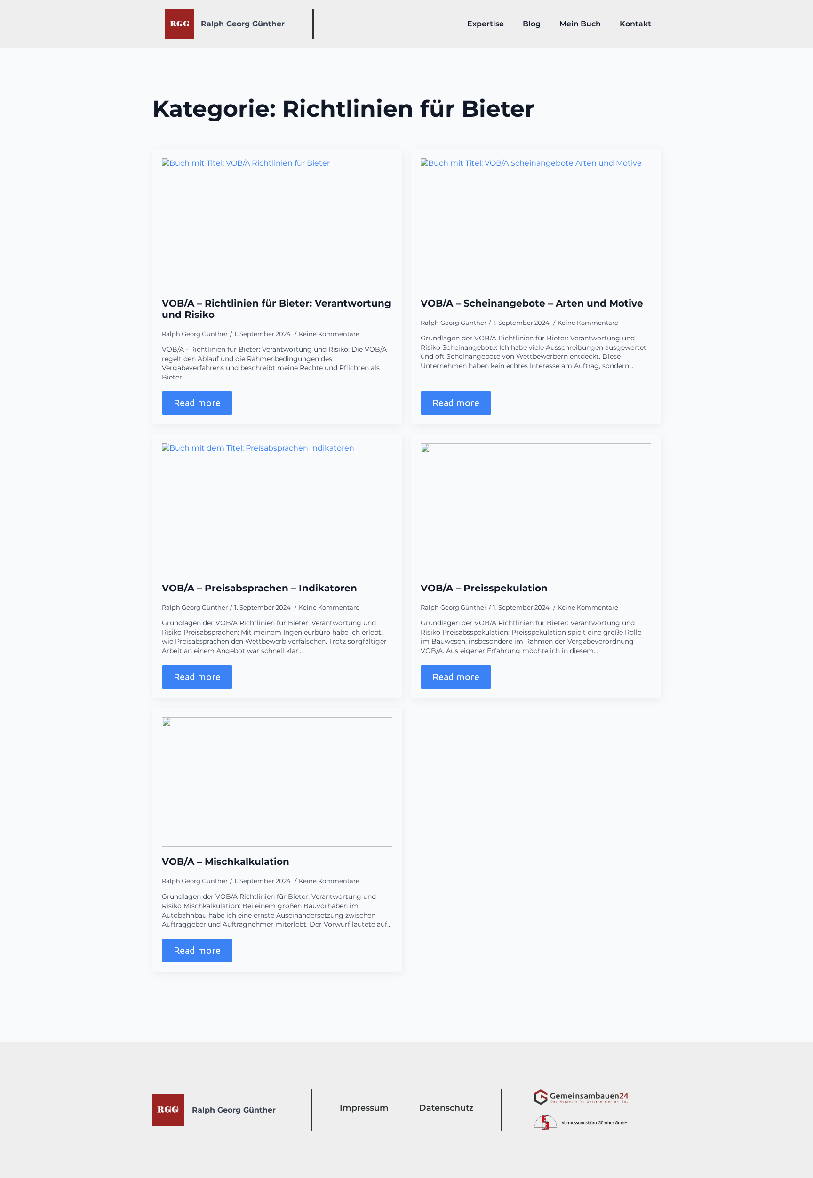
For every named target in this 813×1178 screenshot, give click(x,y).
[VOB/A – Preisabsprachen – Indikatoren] (277, 508)
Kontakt (635, 23)
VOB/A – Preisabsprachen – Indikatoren (259, 588)
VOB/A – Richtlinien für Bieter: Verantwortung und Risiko (276, 309)
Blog (532, 23)
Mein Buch (580, 23)
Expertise (485, 23)
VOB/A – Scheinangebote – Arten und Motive (532, 303)
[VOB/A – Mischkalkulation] (277, 782)
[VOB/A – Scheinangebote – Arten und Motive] (536, 223)
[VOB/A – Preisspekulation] (536, 508)
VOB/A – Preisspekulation (484, 588)
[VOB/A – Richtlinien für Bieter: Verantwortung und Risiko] (277, 223)
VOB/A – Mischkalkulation (225, 861)
